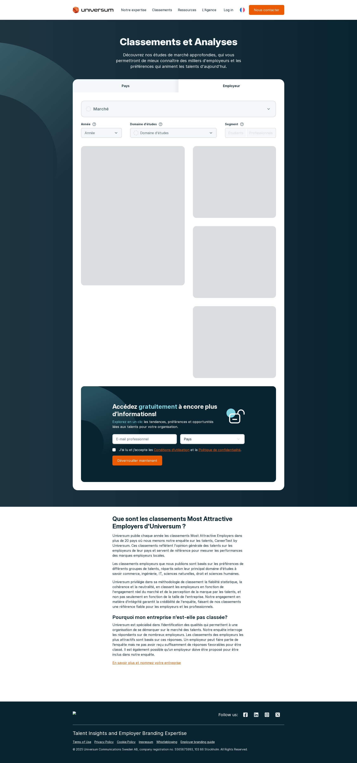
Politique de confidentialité (219, 450)
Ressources (187, 10)
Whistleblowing (166, 742)
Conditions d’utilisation (171, 450)
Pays (126, 86)
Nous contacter (266, 10)
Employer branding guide (198, 742)
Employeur (231, 86)
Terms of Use (82, 742)
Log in (228, 10)
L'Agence (209, 10)
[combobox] (178, 109)
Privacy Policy (104, 742)
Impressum (146, 742)
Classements (162, 10)
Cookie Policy (126, 742)
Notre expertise (133, 10)
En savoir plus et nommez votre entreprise (146, 663)
